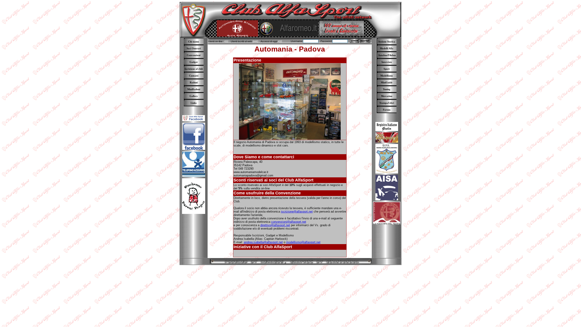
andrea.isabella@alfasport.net (263, 242)
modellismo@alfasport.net (303, 242)
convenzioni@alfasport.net (288, 221)
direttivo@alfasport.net (275, 225)
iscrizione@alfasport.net (297, 211)
